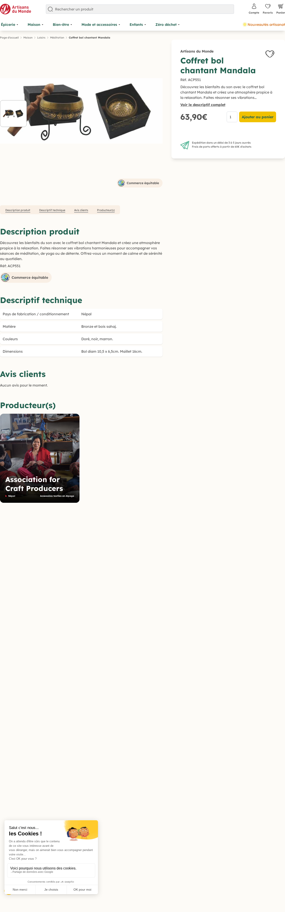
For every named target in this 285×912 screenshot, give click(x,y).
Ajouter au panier (257, 117)
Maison (28, 37)
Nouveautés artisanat (266, 24)
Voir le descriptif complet (202, 104)
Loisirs (41, 37)
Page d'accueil (9, 37)
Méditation (57, 37)
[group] (39, 458)
